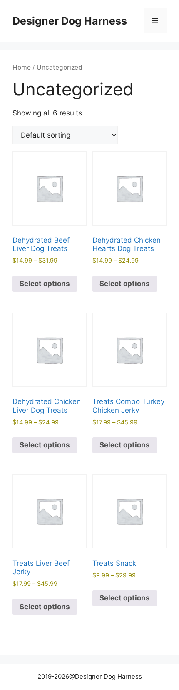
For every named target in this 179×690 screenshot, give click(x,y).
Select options (45, 283)
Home (21, 67)
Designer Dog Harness (69, 21)
